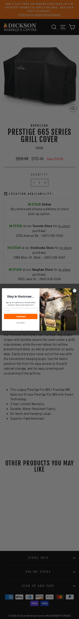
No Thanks (21, 323)
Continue (20, 316)
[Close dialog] (74, 290)
